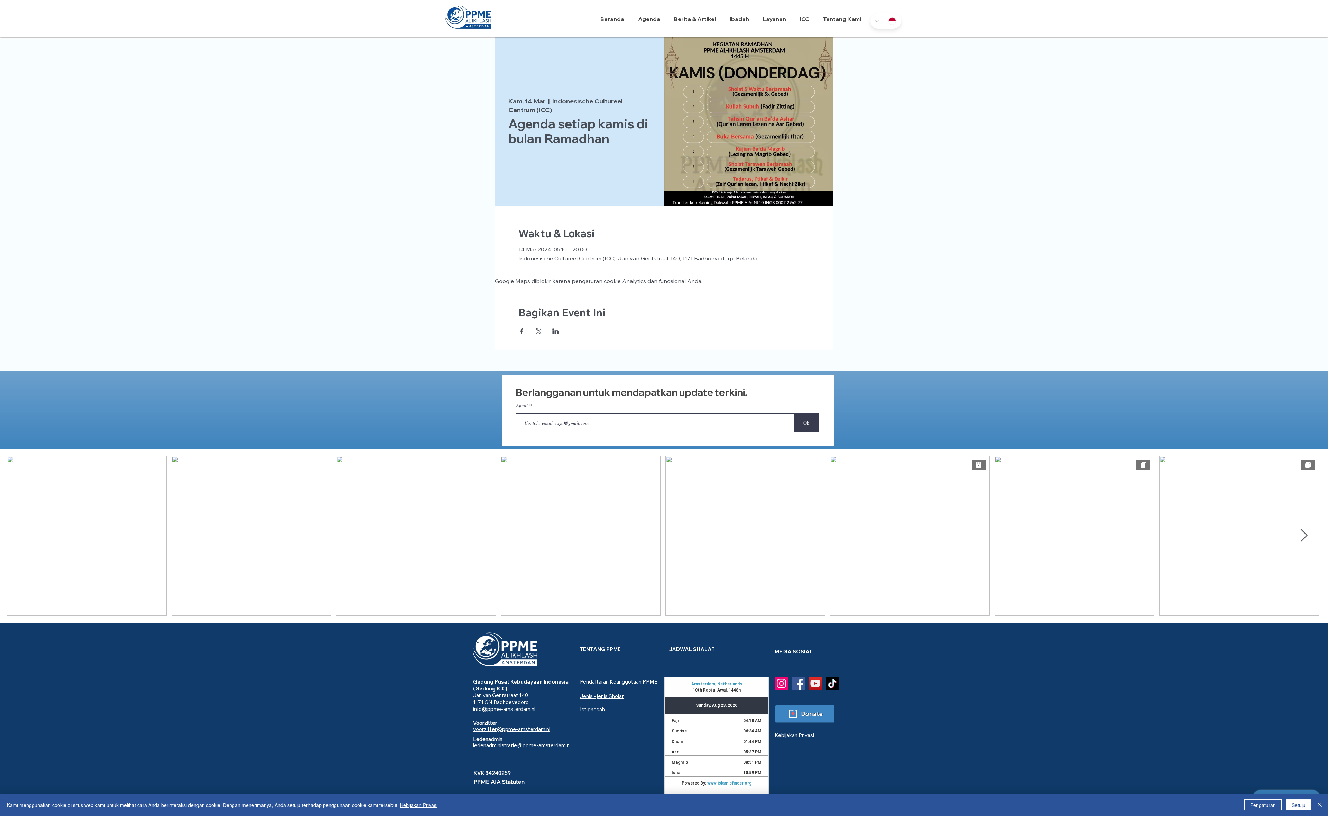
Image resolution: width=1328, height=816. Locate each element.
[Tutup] (1320, 804)
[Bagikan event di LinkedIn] (555, 331)
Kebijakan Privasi (418, 804)
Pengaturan (1263, 804)
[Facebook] (798, 683)
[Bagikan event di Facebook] (521, 331)
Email (522, 405)
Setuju (1299, 804)
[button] (741, 19)
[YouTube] (815, 683)
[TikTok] (832, 683)
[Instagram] (781, 683)
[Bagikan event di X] (538, 331)
